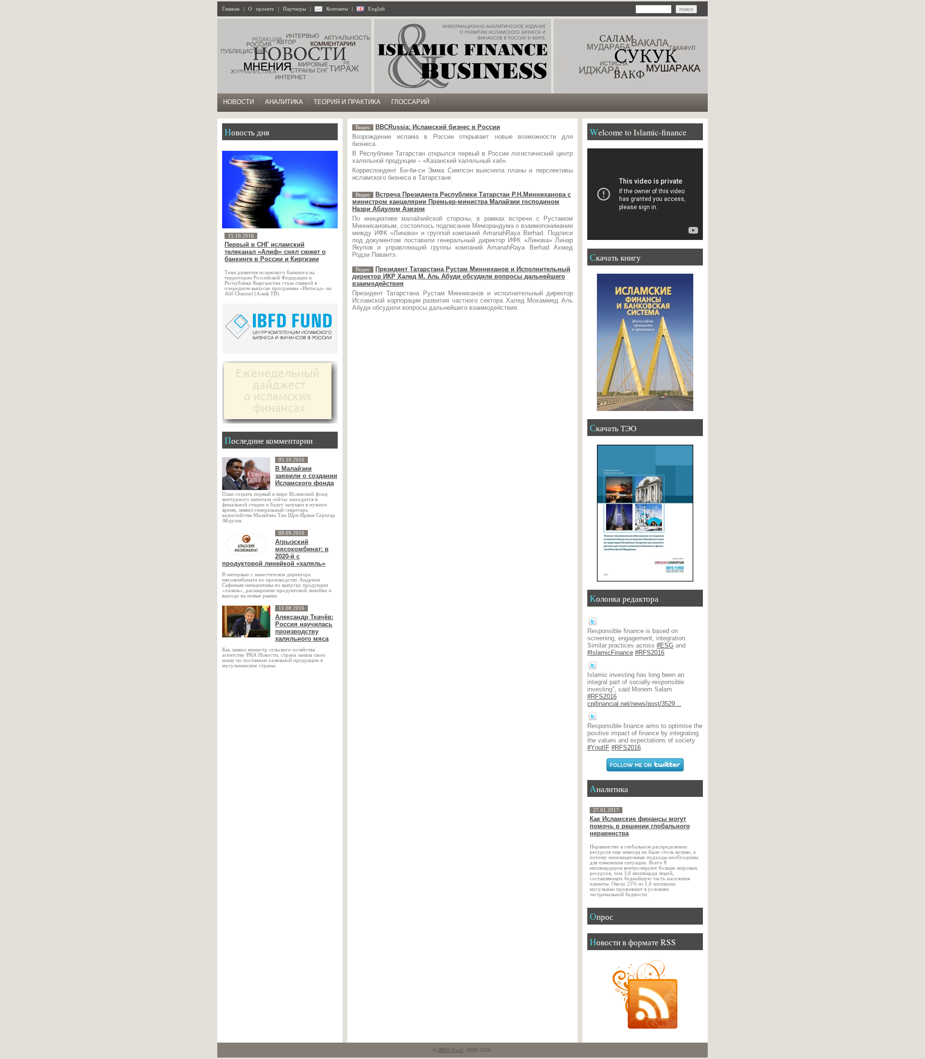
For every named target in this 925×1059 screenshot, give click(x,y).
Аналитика (284, 102)
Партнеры (294, 9)
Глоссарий (410, 102)
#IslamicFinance (610, 652)
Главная (230, 9)
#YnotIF (598, 747)
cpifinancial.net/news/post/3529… (634, 703)
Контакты (337, 9)
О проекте (261, 9)
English (376, 9)
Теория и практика (347, 102)
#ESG (665, 645)
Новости (238, 102)
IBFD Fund (450, 1050)
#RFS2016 (649, 652)
